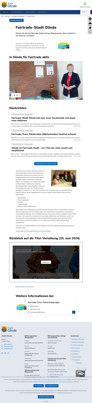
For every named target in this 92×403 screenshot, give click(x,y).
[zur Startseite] (9, 5)
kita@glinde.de (54, 377)
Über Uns (7, 16)
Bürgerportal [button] (42, 12)
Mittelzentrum (76, 351)
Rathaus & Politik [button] (17, 12)
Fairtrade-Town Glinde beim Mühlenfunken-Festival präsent (43, 134)
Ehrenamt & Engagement (18, 16)
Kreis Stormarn (76, 348)
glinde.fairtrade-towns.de (36, 231)
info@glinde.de (8, 348)
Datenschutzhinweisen (68, 381)
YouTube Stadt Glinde (77, 345)
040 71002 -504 (35, 309)
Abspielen (45, 262)
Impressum (46, 401)
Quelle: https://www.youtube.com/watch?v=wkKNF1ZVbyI (31, 251)
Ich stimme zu (38, 385)
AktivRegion (75, 354)
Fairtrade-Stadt (31, 16)
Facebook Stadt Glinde (78, 339)
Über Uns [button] (5, 12)
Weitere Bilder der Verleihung (25, 286)
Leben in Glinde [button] (30, 12)
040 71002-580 (8, 346)
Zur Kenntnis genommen (46, 397)
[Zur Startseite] (2, 16)
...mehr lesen (77, 126)
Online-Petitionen (76, 357)
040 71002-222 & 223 (56, 374)
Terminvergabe (76, 360)
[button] (90, 19)
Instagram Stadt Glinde (78, 342)
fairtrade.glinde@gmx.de (37, 312)
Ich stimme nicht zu (52, 385)
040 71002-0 (8, 344)
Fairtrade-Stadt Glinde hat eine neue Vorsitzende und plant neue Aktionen (43, 119)
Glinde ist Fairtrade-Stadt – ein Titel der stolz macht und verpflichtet (41, 149)
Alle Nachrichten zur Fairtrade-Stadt (46, 163)
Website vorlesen (15, 20)
